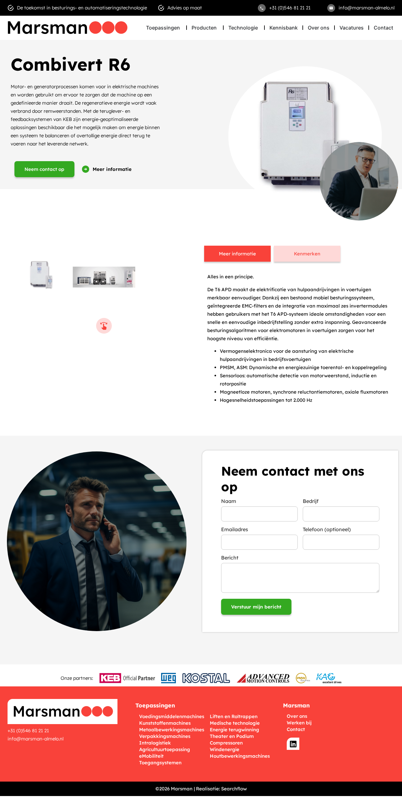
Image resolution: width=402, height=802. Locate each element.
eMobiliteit (151, 756)
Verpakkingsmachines (164, 736)
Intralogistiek (155, 743)
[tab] (237, 254)
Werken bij (299, 723)
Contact (296, 729)
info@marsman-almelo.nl (35, 739)
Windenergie (224, 749)
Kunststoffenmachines (165, 723)
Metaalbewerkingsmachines (171, 730)
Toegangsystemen (160, 763)
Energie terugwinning (234, 730)
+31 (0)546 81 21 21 (28, 731)
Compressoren (226, 743)
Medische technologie (235, 723)
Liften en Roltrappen (234, 716)
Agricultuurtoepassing (164, 749)
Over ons (297, 716)
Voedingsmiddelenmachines (171, 716)
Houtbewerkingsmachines (240, 756)
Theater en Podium (232, 736)
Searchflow (234, 789)
